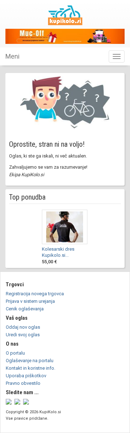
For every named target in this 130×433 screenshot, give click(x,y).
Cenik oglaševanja (25, 308)
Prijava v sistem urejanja (30, 301)
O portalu (15, 353)
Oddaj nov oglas (23, 327)
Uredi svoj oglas (23, 334)
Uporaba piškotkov (26, 375)
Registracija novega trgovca (35, 293)
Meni (12, 56)
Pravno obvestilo (23, 383)
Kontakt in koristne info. (30, 368)
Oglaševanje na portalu (29, 360)
